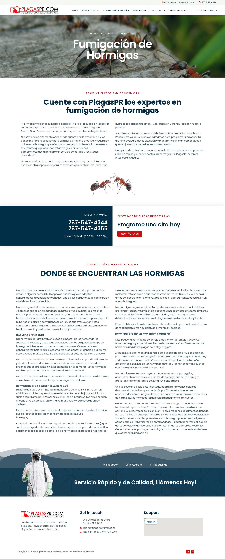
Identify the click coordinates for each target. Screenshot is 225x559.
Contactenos (206, 10)
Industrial (139, 10)
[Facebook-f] (188, 551)
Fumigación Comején (116, 10)
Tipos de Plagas (180, 10)
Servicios (156, 10)
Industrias (89, 10)
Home (75, 10)
